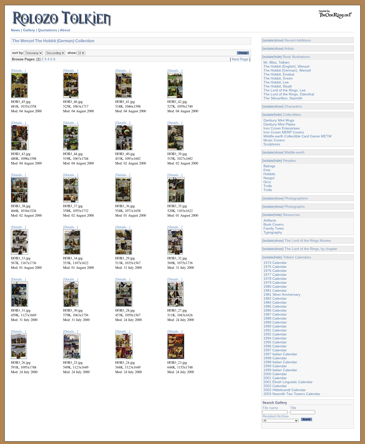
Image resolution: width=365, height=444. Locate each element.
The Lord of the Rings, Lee (284, 90)
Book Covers (273, 224)
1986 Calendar (275, 310)
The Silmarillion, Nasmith (282, 98)
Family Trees (273, 228)
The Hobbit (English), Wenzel (286, 66)
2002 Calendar (275, 386)
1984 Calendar (275, 302)
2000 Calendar (275, 374)
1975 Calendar (275, 267)
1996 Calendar (275, 346)
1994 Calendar (275, 338)
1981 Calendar (275, 290)
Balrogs (269, 166)
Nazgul (268, 178)
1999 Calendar (275, 366)
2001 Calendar (275, 378)
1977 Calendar (275, 275)
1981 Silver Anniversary (281, 294)
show (278, 40)
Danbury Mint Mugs (278, 120)
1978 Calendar (275, 279)
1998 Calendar (275, 358)
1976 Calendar (275, 271)
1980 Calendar (275, 286)
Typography (272, 232)
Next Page (240, 59)
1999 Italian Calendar (280, 370)
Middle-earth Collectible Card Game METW (297, 136)
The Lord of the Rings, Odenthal (288, 94)
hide (277, 57)
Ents (266, 170)
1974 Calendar (275, 263)
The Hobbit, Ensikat (278, 74)
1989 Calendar (275, 322)
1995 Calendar (275, 342)
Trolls (267, 186)
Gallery (29, 30)
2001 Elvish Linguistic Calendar (288, 382)
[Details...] (18, 70)
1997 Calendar (275, 350)
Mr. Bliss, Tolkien (276, 62)
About (65, 30)
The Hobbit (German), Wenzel (287, 70)
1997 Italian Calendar (280, 354)
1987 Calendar (275, 314)
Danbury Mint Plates (279, 124)
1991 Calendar (275, 330)
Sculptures (271, 144)
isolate (268, 40)
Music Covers (274, 140)
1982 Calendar (275, 298)
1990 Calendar (275, 326)
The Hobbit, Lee (276, 82)
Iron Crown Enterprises (281, 128)
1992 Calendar (275, 334)
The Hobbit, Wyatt (277, 86)
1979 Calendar (275, 282)
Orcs (267, 182)
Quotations (47, 30)
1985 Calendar (275, 306)
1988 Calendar (275, 318)
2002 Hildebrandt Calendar (284, 390)
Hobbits (269, 174)
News (15, 30)
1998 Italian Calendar (280, 362)
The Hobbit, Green (278, 78)
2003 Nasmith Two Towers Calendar (291, 394)
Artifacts (269, 220)
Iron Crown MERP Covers (283, 132)
